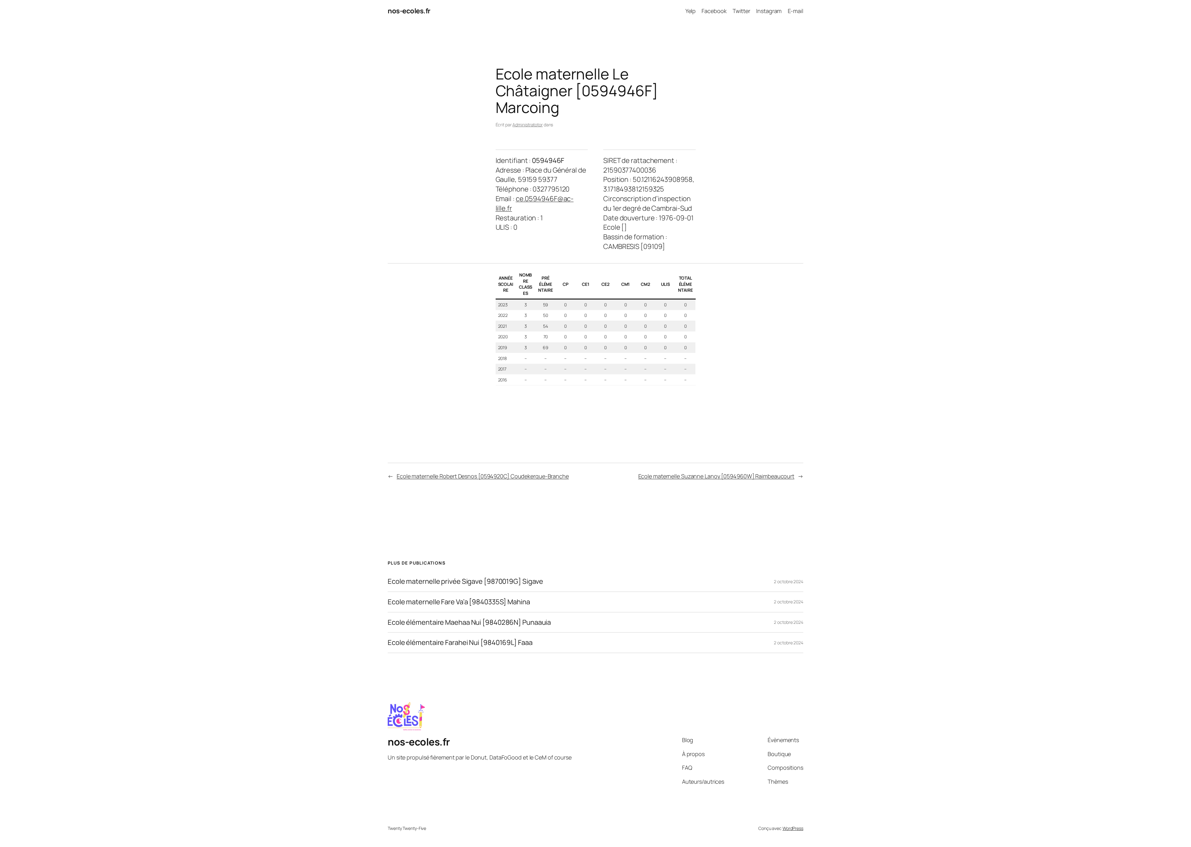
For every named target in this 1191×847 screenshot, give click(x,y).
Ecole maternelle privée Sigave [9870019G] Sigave (465, 581)
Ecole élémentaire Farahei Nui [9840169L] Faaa (460, 643)
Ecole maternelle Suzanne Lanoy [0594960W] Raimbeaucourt (716, 476)
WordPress (793, 828)
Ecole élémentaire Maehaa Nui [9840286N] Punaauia (469, 622)
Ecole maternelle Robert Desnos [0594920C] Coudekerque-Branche (483, 476)
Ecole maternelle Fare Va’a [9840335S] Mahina (459, 602)
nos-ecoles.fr (409, 11)
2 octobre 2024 (788, 581)
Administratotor (527, 125)
